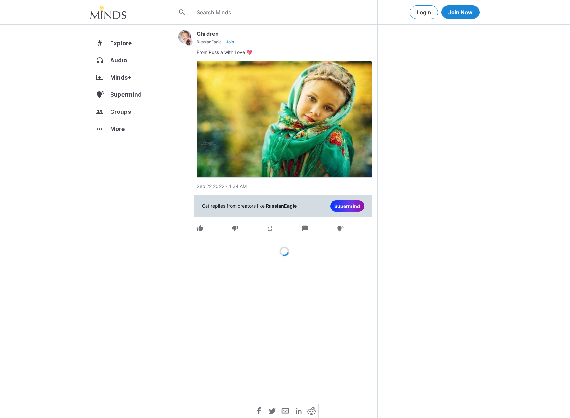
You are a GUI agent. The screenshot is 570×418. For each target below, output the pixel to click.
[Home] (108, 12)
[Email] (285, 410)
